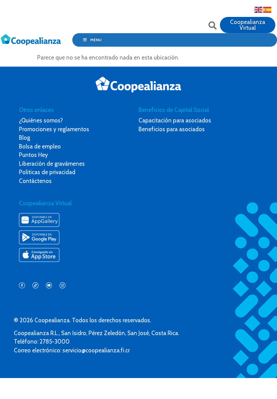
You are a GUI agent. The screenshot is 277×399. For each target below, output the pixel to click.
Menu (96, 39)
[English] (258, 9)
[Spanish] (267, 9)
